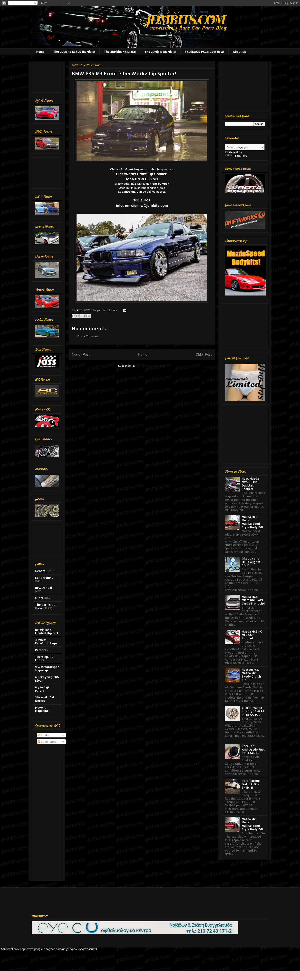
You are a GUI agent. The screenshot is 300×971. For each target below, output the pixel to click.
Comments (48, 741)
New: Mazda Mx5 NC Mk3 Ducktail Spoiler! (250, 483)
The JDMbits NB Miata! (160, 51)
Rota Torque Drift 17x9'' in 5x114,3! (251, 784)
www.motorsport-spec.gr (47, 668)
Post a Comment (88, 336)
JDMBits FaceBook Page (46, 641)
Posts (44, 735)
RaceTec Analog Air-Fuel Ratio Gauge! (253, 749)
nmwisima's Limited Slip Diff (46, 631)
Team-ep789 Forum (44, 658)
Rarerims (41, 650)
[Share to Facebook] (85, 316)
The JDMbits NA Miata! (120, 51)
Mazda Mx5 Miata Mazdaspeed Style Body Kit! (252, 824)
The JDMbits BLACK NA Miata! (74, 51)
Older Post (204, 354)
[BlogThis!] (78, 316)
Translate (240, 155)
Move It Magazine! (42, 709)
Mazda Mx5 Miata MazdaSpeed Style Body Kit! (252, 522)
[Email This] (74, 316)
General (41, 571)
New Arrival (43, 587)
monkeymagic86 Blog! (47, 678)
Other (39, 598)
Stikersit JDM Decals (44, 699)
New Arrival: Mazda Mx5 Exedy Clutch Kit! (251, 674)
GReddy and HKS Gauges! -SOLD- (252, 562)
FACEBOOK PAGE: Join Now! (204, 51)
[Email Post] (123, 310)
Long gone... (44, 577)
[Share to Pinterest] (89, 316)
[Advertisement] (48, 76)
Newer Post (81, 354)
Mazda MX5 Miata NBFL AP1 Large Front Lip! (253, 600)
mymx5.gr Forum (42, 688)
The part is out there (104, 310)
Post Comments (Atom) (151, 365)
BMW (86, 310)
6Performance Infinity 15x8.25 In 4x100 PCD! (253, 711)
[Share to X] (81, 316)
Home (40, 51)
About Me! (240, 51)
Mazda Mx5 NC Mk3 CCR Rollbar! (252, 635)
